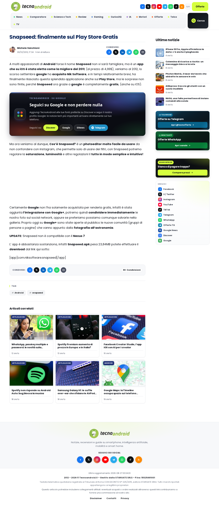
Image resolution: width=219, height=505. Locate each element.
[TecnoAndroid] (31, 7)
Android (19, 292)
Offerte (200, 6)
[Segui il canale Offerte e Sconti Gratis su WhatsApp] (170, 6)
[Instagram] (153, 6)
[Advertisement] (77, 182)
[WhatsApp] (136, 52)
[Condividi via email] (142, 52)
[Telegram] (165, 6)
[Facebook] (142, 6)
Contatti (111, 498)
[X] (148, 6)
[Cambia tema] (188, 6)
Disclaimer (96, 498)
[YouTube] (159, 6)
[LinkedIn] (122, 52)
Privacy (125, 498)
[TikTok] (176, 6)
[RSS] (181, 6)
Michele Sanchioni (28, 48)
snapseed (37, 292)
